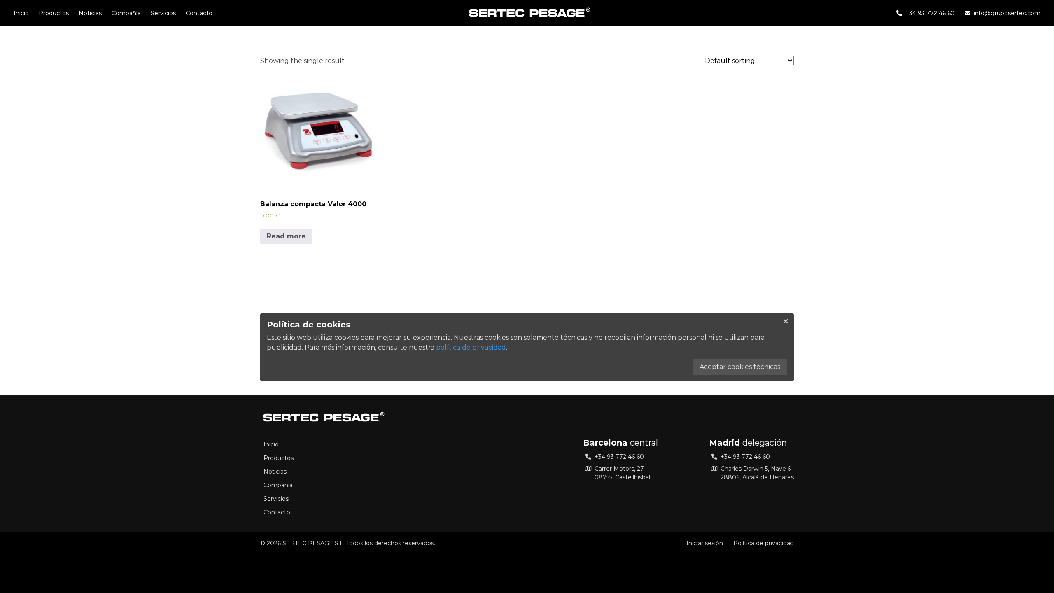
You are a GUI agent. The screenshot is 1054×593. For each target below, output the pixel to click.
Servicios (163, 13)
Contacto (199, 13)
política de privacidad (471, 347)
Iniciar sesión (704, 543)
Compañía (126, 13)
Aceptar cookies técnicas (740, 367)
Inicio (21, 13)
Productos (54, 13)
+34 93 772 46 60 (619, 456)
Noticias (90, 13)
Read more (286, 236)
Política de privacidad (763, 543)
